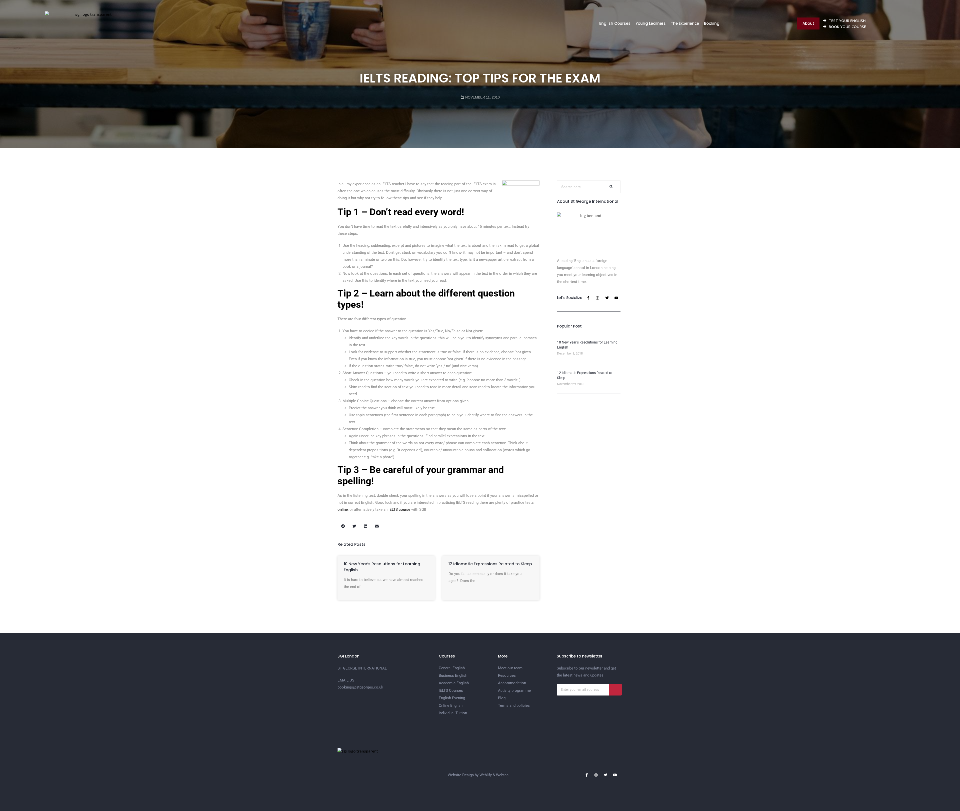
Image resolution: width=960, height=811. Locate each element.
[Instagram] (597, 298)
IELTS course (399, 509)
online (343, 509)
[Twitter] (607, 298)
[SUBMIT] (615, 690)
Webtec (502, 775)
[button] (343, 526)
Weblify (486, 775)
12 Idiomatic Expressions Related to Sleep (490, 564)
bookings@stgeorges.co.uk (360, 687)
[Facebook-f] (588, 298)
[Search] (610, 187)
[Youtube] (616, 298)
